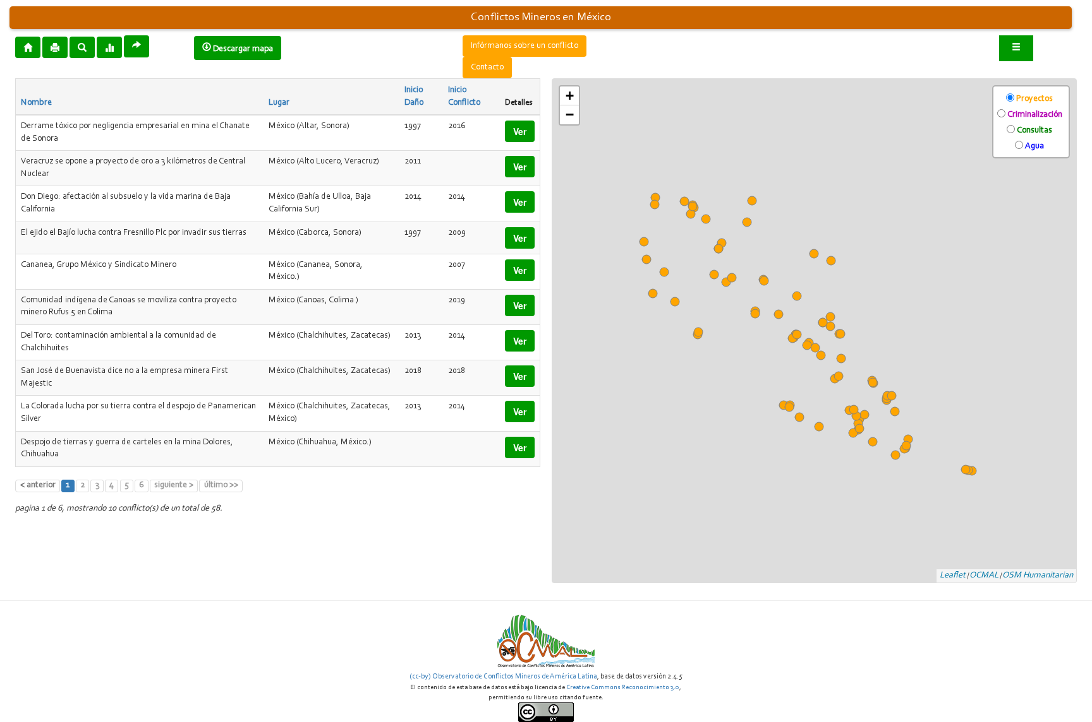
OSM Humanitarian (1037, 575)
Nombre (36, 102)
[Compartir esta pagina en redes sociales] (136, 46)
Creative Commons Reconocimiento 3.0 (622, 687)
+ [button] (570, 96)
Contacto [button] (487, 67)
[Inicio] (27, 46)
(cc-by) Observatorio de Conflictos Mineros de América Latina (503, 676)
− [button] (570, 114)
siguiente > (173, 485)
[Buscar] (82, 46)
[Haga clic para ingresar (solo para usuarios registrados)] (1016, 48)
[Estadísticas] (109, 46)
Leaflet (953, 575)
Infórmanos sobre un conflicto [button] (524, 46)
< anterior (38, 485)
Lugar (279, 102)
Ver (519, 131)
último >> (221, 485)
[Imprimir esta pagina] (55, 47)
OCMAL (983, 575)
